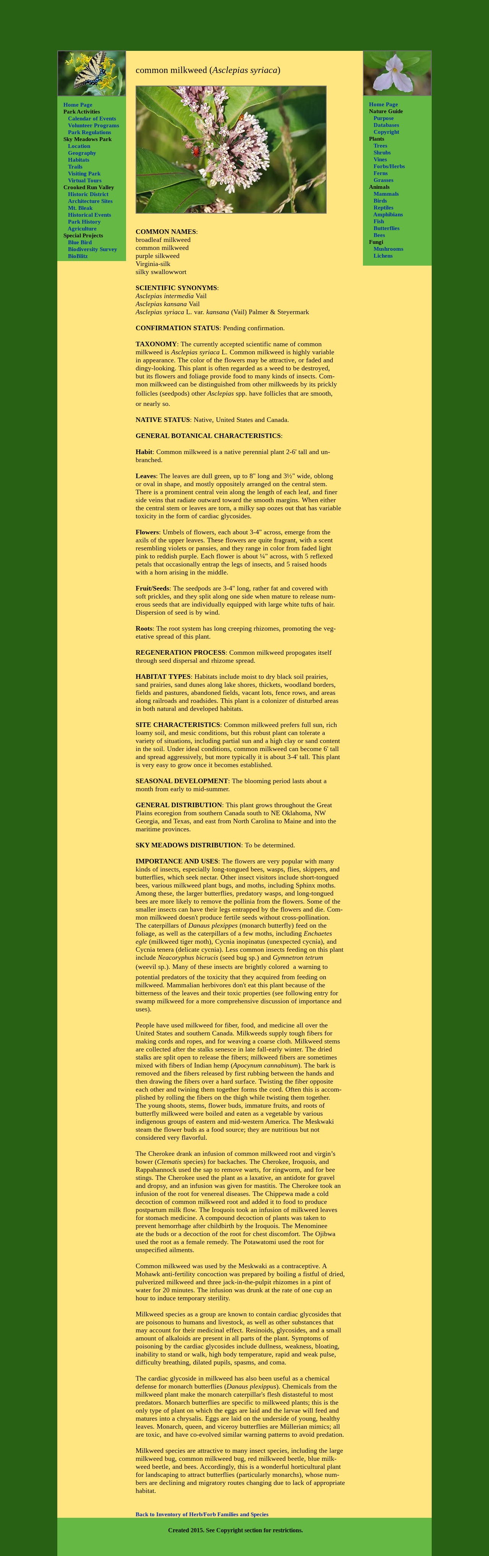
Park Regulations (89, 132)
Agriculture (82, 229)
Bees (379, 235)
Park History (84, 222)
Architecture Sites (90, 201)
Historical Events (89, 215)
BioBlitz (78, 256)
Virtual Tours (85, 180)
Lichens (383, 256)
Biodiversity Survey (92, 249)
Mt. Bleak (80, 208)
